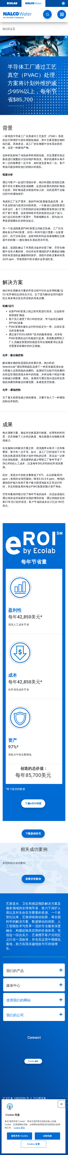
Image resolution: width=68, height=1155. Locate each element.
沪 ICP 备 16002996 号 (16, 1098)
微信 (35, 1049)
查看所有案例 (33, 878)
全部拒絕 (47, 1136)
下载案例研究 (33, 833)
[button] (47, 14)
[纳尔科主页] (16, 15)
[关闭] (61, 1104)
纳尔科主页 (9, 28)
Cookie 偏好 (33, 1061)
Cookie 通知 (19, 1127)
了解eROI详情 (33, 803)
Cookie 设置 (33, 1144)
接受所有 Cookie (19, 1136)
